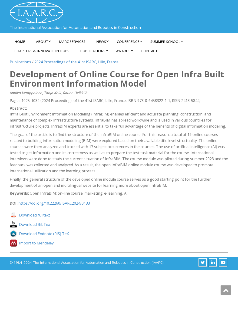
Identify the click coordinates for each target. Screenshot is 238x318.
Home (19, 41)
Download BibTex (34, 224)
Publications (20, 61)
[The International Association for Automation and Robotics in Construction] (36, 10)
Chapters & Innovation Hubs (41, 50)
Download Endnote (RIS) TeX (44, 233)
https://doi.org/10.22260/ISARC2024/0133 (54, 203)
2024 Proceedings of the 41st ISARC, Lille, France (76, 61)
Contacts (150, 50)
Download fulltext (34, 215)
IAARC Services (72, 41)
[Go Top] (226, 290)
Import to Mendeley (36, 243)
